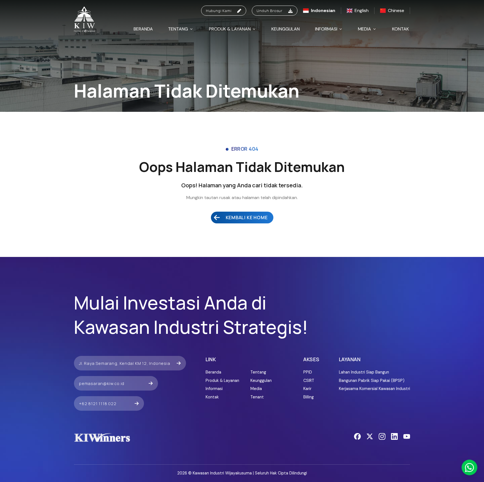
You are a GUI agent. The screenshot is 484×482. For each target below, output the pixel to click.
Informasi (326, 29)
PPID (307, 372)
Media (364, 29)
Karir (307, 388)
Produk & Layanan (230, 29)
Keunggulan (285, 29)
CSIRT (308, 380)
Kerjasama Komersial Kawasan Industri (374, 388)
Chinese (396, 10)
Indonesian (323, 10)
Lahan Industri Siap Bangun (364, 372)
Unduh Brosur (270, 10)
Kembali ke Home (247, 217)
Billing (308, 397)
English (362, 10)
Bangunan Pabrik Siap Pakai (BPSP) (371, 380)
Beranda (143, 29)
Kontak (400, 29)
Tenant (257, 397)
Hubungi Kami (219, 10)
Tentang (178, 29)
